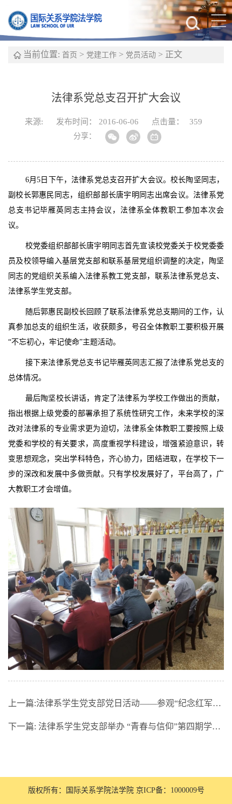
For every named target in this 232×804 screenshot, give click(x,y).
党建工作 (101, 55)
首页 (69, 55)
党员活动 (141, 55)
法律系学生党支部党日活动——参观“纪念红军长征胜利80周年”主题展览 (116, 703)
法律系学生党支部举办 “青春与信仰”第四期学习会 (116, 726)
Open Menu (218, 20)
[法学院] (62, 20)
